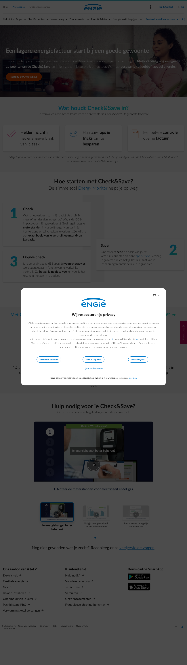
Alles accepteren (93, 359)
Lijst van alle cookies (93, 368)
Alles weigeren (138, 359)
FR (154, 296)
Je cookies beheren (49, 359)
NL (159, 296)
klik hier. (133, 378)
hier (113, 339)
